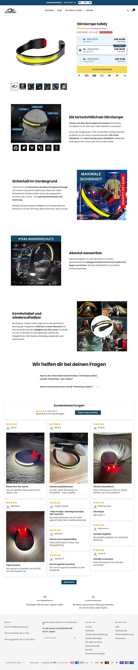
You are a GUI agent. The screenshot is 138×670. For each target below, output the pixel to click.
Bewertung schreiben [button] (88, 412)
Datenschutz (121, 630)
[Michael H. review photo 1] (25, 536)
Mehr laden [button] (69, 582)
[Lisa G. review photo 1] (25, 458)
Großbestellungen (93, 638)
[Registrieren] (74, 638)
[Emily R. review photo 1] (112, 458)
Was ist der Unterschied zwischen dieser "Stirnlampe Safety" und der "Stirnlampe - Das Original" (68, 377)
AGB (117, 627)
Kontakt (89, 10)
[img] (11, 424)
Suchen (88, 627)
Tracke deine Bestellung (96, 634)
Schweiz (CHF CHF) (13, 662)
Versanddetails (92, 646)
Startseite (49, 10)
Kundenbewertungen (95, 653)
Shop (59, 10)
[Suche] (128, 10)
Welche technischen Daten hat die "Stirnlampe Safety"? (66, 386)
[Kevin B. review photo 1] (69, 458)
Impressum (120, 638)
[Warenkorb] (132, 10)
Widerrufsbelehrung (124, 634)
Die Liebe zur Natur (74, 10)
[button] (82, 28)
